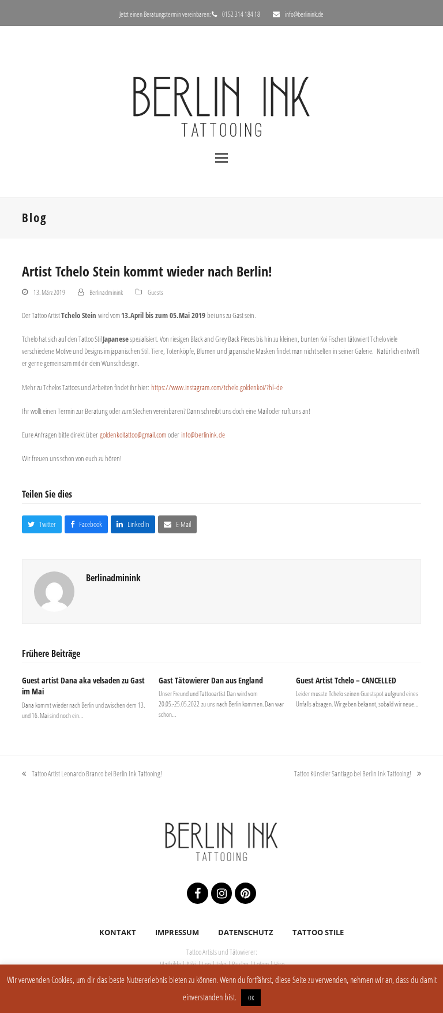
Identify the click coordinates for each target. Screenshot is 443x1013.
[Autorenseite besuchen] (54, 591)
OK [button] (251, 997)
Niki (191, 964)
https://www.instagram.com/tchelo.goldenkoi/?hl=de (217, 387)
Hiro (279, 964)
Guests (155, 292)
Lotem (261, 964)
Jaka (222, 964)
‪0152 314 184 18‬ (241, 14)
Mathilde (170, 964)
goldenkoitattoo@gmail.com (133, 434)
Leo (206, 964)
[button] (221, 158)
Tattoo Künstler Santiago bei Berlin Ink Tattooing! (352, 774)
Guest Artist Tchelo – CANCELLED (346, 680)
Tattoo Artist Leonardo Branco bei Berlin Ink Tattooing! (92, 774)
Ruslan (240, 964)
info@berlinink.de (304, 14)
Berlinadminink (106, 292)
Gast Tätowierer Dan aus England (211, 680)
